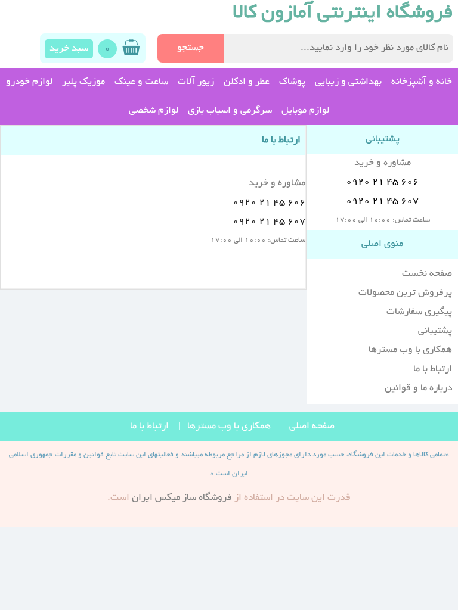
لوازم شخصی (153, 111)
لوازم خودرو (29, 82)
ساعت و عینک (141, 82)
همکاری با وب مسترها (410, 350)
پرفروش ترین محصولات (405, 293)
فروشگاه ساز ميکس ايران (182, 498)
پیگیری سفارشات (419, 312)
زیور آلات (196, 82)
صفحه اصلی (312, 426)
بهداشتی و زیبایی (348, 82)
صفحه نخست (427, 274)
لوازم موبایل (305, 111)
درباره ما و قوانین (418, 388)
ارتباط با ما (432, 369)
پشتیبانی (435, 331)
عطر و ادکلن (247, 82)
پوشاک (292, 82)
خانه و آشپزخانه (421, 82)
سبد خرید (68, 49)
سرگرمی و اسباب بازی (230, 111)
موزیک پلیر (83, 82)
